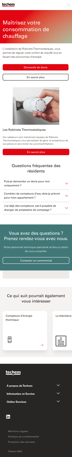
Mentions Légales (18, 431)
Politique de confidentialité (23, 436)
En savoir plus (36, 152)
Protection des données (21, 441)
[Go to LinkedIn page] (8, 416)
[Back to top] (68, 440)
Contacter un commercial (36, 260)
